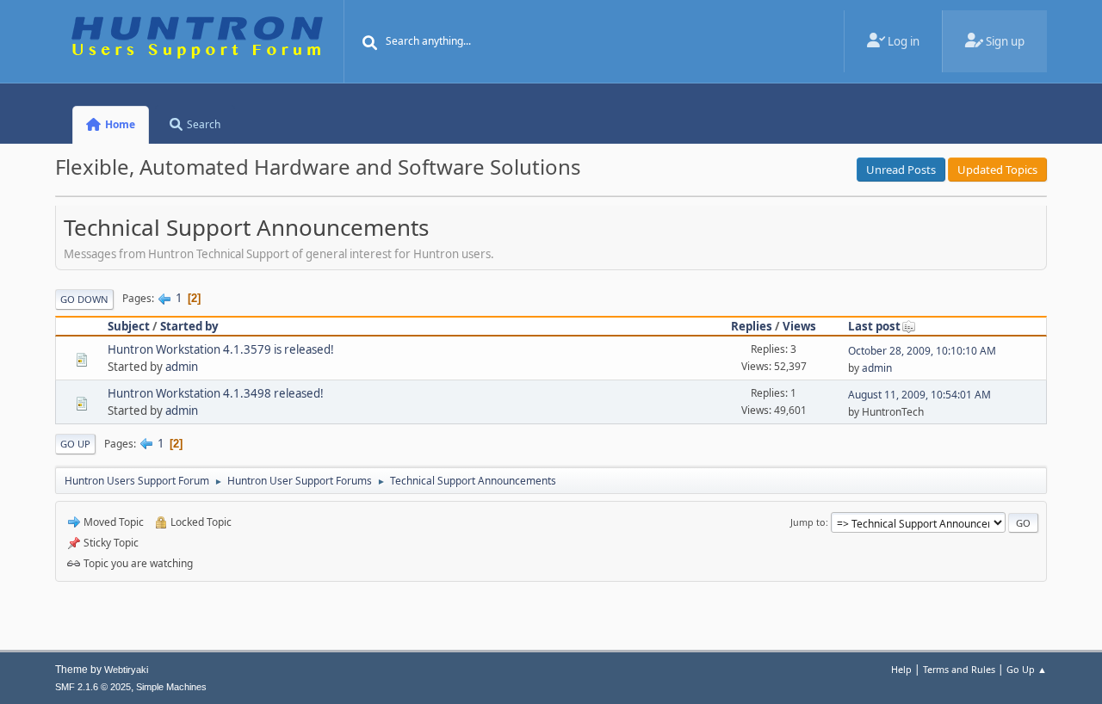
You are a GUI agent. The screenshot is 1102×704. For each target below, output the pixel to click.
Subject (129, 326)
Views (799, 326)
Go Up (75, 443)
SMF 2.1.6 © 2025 (93, 687)
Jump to (808, 522)
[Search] (370, 43)
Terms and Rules (959, 669)
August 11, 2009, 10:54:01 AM (919, 394)
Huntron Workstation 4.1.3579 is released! (221, 349)
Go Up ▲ (1026, 669)
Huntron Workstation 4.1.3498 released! (216, 393)
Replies (751, 326)
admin (181, 366)
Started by (189, 326)
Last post (874, 326)
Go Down (84, 299)
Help (901, 669)
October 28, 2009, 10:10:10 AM (922, 350)
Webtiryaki (126, 669)
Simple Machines (171, 687)
